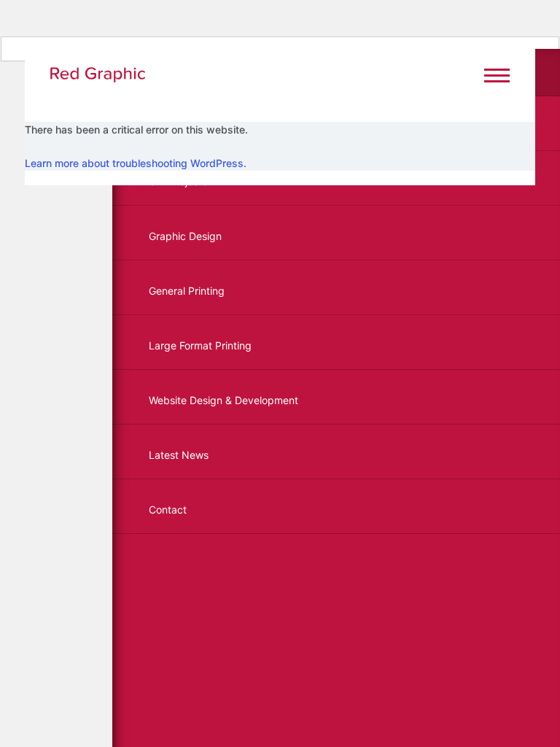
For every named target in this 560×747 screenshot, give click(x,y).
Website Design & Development (223, 400)
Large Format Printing (200, 345)
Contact (168, 509)
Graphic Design (185, 236)
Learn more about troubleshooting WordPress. (135, 163)
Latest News (179, 455)
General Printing (187, 291)
